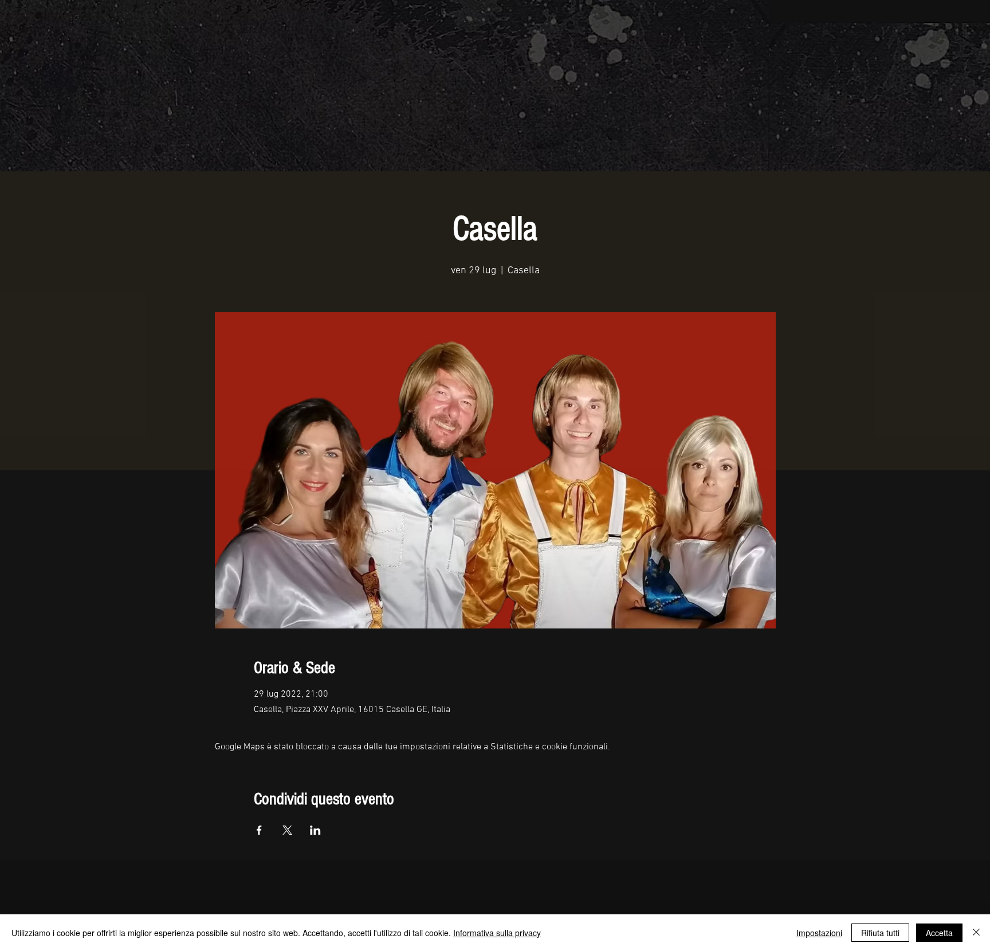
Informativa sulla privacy (497, 932)
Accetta (939, 932)
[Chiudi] (976, 933)
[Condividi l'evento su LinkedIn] (315, 830)
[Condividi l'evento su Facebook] (259, 830)
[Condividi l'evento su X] (287, 830)
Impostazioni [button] (819, 932)
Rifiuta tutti (880, 932)
